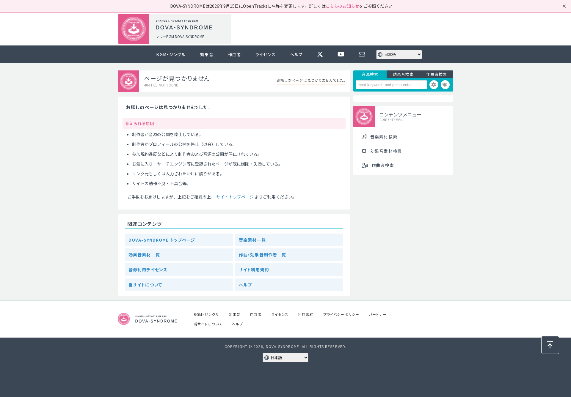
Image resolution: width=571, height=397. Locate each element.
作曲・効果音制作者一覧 (262, 255)
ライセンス (265, 54)
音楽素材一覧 (252, 240)
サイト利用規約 (254, 269)
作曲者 (234, 54)
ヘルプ (296, 54)
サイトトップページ (235, 197)
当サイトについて (145, 285)
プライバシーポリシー (341, 314)
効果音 (206, 54)
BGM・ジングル (171, 54)
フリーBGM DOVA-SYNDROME (180, 36)
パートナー (378, 314)
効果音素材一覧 (144, 255)
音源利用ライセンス (147, 269)
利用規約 (305, 314)
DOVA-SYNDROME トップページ (161, 240)
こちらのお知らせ (342, 6)
